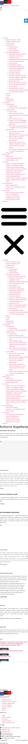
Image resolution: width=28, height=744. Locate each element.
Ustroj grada (6, 102)
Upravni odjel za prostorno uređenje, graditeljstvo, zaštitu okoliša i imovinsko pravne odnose (16, 170)
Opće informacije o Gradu (13, 39)
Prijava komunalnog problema (17, 54)
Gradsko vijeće (10, 109)
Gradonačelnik (10, 104)
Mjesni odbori (10, 153)
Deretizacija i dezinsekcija (16, 66)
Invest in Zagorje (13, 50)
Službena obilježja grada (13, 41)
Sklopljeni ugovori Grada (13, 197)
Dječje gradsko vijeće (12, 160)
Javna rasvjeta (13, 63)
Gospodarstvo (10, 45)
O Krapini (5, 38)
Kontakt (5, 201)
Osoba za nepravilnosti (12, 196)
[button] (1, 8)
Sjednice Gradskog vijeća (16, 113)
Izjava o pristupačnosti (12, 194)
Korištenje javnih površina (16, 88)
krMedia (10, 743)
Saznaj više (4, 649)
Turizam (8, 95)
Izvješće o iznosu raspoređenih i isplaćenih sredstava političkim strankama (18, 122)
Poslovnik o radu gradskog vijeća (15, 187)
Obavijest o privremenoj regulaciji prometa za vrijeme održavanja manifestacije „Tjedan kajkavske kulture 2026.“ (13, 643)
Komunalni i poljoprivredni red (17, 75)
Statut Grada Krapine (12, 185)
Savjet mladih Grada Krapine (14, 158)
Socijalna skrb (10, 100)
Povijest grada (10, 43)
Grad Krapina (11, 740)
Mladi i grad (6, 154)
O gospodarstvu (13, 47)
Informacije (6, 190)
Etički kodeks (10, 188)
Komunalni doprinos (14, 72)
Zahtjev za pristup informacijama (15, 163)
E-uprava (5, 162)
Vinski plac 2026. (5, 656)
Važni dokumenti (7, 183)
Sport (7, 97)
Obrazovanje (9, 99)
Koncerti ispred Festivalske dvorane (11, 650)
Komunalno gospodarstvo (13, 52)
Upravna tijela (10, 129)
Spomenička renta (14, 81)
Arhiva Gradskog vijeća (15, 118)
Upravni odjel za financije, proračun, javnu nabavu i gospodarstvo (16, 138)
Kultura (8, 93)
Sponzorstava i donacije (13, 199)
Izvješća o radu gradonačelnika (18, 108)
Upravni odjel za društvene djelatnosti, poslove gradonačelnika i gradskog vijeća (18, 133)
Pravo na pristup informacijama (15, 192)
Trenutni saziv (13, 111)
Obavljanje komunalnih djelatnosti (18, 59)
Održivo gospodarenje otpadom (18, 83)
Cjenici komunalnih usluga (16, 61)
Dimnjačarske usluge (15, 65)
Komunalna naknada (14, 74)
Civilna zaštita (13, 86)
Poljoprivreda (13, 48)
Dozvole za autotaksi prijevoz (17, 84)
